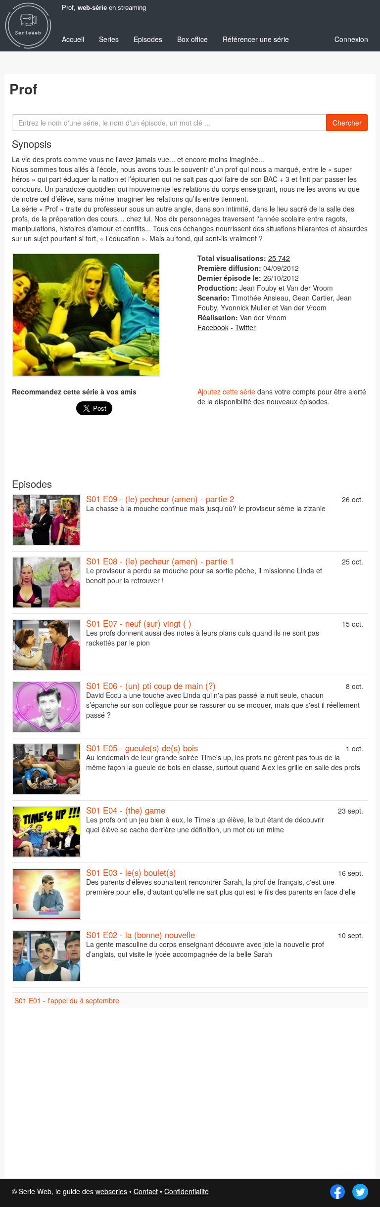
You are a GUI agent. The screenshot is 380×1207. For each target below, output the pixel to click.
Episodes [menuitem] (148, 39)
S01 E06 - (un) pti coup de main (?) (151, 685)
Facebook (213, 327)
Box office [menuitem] (192, 39)
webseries (111, 1191)
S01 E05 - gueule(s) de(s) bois (142, 748)
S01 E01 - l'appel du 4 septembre (66, 1000)
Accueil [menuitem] (73, 39)
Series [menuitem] (109, 39)
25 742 (279, 258)
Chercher (347, 123)
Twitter (245, 327)
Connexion (351, 39)
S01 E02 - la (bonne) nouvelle (140, 935)
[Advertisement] (190, 452)
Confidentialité (186, 1191)
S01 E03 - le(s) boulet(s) (131, 872)
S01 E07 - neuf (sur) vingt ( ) (138, 623)
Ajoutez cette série (226, 391)
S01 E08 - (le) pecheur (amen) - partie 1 (160, 561)
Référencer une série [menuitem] (256, 39)
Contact (146, 1191)
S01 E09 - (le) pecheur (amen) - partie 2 (160, 499)
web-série (92, 7)
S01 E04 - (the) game (125, 810)
